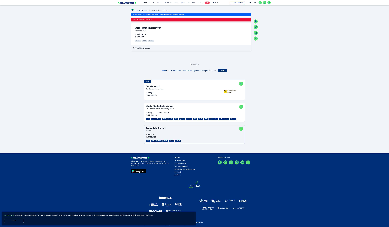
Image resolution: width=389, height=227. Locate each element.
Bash (200, 119)
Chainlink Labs (140, 30)
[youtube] (231, 162)
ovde (151, 215)
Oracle (170, 119)
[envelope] (248, 162)
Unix (158, 119)
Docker (189, 119)
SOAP (164, 119)
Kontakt (177, 175)
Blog (214, 3)
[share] (256, 38)
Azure (165, 141)
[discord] (242, 162)
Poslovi (145, 3)
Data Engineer (153, 86)
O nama (177, 158)
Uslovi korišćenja (180, 163)
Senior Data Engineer (156, 128)
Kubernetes (213, 119)
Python (182, 119)
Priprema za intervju (196, 3)
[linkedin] (256, 33)
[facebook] (256, 21)
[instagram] (225, 162)
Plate (167, 3)
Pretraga (222, 70)
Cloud (171, 141)
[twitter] (256, 27)
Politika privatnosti (181, 166)
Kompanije (179, 3)
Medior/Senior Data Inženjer (159, 106)
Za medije (178, 172)
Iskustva (156, 3)
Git (176, 119)
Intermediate (224, 119)
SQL (148, 119)
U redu (14, 221)
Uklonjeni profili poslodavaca (185, 169)
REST (195, 119)
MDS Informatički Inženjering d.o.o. (160, 109)
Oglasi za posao (142, 10)
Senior (233, 119)
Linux (153, 119)
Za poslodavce (237, 3)
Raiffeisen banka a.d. (154, 89)
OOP (206, 119)
